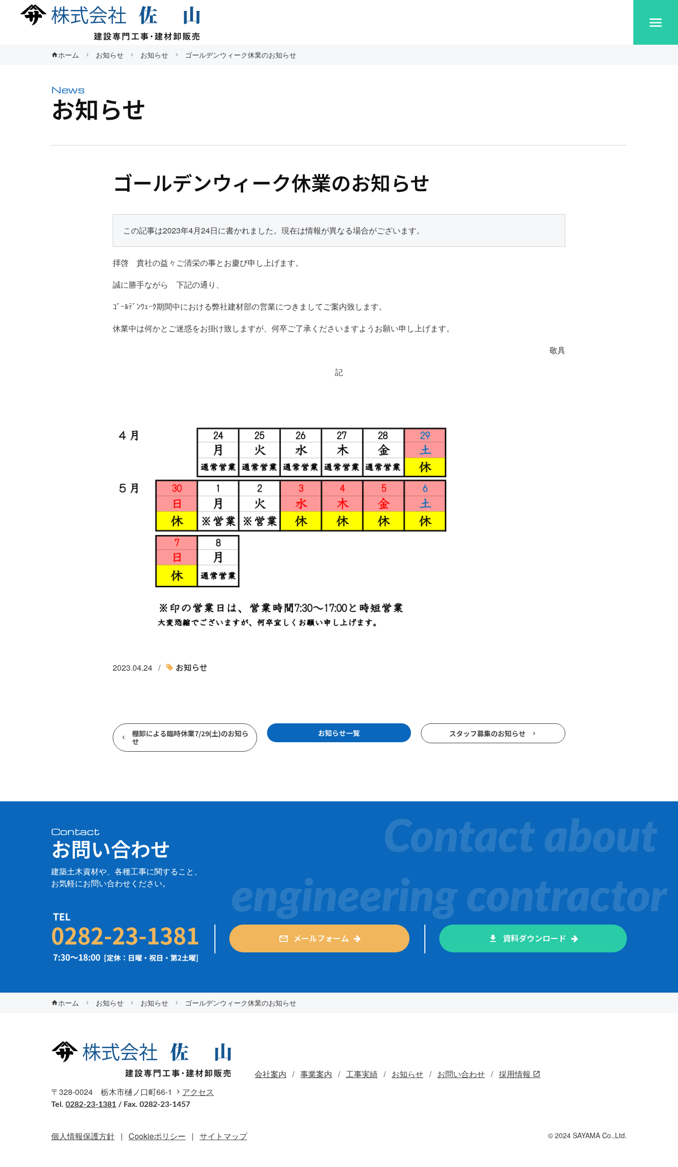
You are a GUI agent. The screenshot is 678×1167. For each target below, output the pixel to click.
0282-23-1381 (91, 1104)
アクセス (198, 1091)
